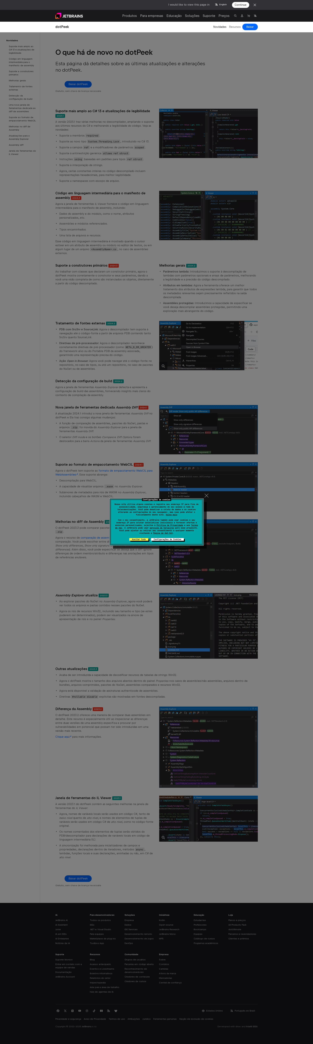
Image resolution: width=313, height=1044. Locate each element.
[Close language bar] (255, 5)
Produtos (129, 16)
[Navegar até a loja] (248, 15)
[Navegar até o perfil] (242, 15)
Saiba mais (171, 514)
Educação (174, 16)
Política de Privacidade (170, 525)
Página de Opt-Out (163, 533)
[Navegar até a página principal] (69, 16)
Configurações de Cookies (167, 539)
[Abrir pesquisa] (235, 15)
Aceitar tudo (139, 539)
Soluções (192, 16)
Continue (240, 4)
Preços (224, 16)
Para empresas (151, 16)
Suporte (209, 16)
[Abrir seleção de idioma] (255, 15)
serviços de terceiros (162, 528)
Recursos (235, 26)
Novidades (219, 26)
